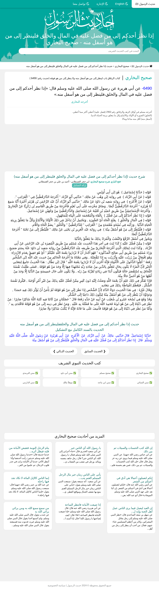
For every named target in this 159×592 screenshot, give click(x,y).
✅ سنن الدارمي (30, 382)
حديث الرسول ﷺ (145, 3)
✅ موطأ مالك (69, 382)
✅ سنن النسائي (144, 382)
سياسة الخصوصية (56, 585)
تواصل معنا (79, 3)
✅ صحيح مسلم (107, 372)
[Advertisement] (79, 147)
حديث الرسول (74, 585)
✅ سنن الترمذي (30, 372)
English (120, 3)
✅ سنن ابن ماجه (106, 382)
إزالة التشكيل (79, 185)
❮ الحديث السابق (95, 351)
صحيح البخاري (122, 66)
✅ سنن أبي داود (68, 372)
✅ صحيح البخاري (144, 372)
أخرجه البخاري (79, 101)
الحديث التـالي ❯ (63, 351)
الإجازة (101, 3)
